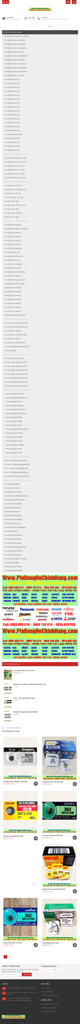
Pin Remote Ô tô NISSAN (13, 504)
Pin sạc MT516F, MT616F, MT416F (16, 327)
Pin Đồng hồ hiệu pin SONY (14, 52)
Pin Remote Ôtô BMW (12, 484)
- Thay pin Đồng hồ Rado (13, 449)
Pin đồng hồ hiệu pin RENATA (15, 44)
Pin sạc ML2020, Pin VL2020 (14, 358)
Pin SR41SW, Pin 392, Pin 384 (15, 174)
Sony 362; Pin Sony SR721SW (52, 835)
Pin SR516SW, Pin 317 (12, 83)
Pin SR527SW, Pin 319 (12, 91)
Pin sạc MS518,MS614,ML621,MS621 (17, 347)
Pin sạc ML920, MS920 (12, 339)
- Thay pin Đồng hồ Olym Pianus (16, 413)
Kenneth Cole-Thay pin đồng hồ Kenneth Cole (29, 684)
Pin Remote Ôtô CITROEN (13, 567)
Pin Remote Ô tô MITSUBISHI (14, 500)
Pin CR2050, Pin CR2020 (13, 299)
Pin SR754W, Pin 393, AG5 (13, 134)
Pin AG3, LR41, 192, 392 (13, 193)
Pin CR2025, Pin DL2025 (13, 233)
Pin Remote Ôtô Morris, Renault (16, 559)
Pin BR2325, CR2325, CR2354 (14, 284)
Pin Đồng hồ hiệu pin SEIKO (14, 76)
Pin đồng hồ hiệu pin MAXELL (15, 40)
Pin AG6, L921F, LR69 (12, 209)
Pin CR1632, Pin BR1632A (13, 248)
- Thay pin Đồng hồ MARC (13, 421)
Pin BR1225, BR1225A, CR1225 (15, 280)
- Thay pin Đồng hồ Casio (13, 425)
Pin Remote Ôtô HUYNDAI (13, 535)
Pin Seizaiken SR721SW (50, 943)
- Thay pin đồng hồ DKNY (13, 417)
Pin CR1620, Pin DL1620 (13, 244)
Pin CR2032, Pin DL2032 (13, 225)
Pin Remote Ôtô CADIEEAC (14, 519)
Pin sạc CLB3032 (10, 350)
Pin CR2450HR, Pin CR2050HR (15, 272)
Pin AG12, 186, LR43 (11, 201)
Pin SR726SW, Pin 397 (12, 131)
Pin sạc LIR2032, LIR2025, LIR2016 (16, 374)
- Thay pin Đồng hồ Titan (13, 402)
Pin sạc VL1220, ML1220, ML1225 (16, 366)
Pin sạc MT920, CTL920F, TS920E (16, 335)
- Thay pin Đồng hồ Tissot (13, 453)
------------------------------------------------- (17, 154)
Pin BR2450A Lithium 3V (13, 268)
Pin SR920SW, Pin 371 (12, 142)
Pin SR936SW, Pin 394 (12, 150)
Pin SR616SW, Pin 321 (12, 107)
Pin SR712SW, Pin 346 (12, 119)
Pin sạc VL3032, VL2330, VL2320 (15, 362)
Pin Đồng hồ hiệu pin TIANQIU (15, 64)
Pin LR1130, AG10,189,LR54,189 (15, 189)
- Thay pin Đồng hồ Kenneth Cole (16, 398)
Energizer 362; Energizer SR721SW (15, 781)
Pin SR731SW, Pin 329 (12, 123)
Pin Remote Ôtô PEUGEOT (13, 570)
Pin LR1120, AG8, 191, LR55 (14, 197)
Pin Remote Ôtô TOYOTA (13, 492)
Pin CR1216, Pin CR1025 (13, 311)
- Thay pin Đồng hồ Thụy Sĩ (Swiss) (17, 429)
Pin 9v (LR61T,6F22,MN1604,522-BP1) (17, 476)
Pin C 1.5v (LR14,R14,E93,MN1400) (16, 468)
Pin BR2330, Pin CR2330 (13, 288)
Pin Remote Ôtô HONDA (13, 515)
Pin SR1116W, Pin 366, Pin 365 (15, 178)
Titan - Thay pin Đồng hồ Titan (24, 698)
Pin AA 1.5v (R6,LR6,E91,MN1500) (16, 460)
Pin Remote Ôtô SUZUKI (13, 539)
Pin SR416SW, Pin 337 (12, 79)
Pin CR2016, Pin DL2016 (13, 237)
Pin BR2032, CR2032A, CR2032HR (16, 229)
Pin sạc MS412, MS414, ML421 (15, 343)
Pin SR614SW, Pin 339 (12, 111)
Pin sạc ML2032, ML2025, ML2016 (16, 370)
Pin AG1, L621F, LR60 (12, 217)
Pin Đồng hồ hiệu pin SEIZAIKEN (16, 72)
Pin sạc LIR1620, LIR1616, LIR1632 (16, 378)
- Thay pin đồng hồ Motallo (14, 405)
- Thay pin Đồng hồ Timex (13, 441)
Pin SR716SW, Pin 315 (12, 115)
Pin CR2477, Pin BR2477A (13, 276)
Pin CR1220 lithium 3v (12, 252)
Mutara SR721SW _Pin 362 (12, 943)
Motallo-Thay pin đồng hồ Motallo (25, 712)
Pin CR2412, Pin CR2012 (13, 307)
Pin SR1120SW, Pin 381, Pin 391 (15, 162)
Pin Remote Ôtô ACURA (13, 523)
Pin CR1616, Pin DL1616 (13, 241)
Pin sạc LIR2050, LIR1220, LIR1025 (16, 386)
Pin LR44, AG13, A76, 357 (13, 186)
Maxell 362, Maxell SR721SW (13, 836)
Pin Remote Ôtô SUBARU (13, 543)
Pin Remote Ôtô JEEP (12, 563)
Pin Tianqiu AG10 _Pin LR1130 (23, 670)
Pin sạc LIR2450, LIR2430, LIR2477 (16, 382)
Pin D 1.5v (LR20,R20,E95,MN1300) (16, 472)
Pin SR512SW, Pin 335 (12, 95)
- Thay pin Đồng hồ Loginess (14, 445)
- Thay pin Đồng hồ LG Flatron (15, 409)
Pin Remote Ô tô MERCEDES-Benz (16, 496)
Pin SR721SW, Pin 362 (12, 127)
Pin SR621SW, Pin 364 (12, 99)
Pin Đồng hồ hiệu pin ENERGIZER (16, 56)
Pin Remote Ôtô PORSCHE (13, 551)
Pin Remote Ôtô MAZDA (13, 508)
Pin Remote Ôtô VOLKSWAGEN (15, 527)
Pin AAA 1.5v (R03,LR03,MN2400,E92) (17, 464)
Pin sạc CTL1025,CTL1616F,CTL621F (17, 323)
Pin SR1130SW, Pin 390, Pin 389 (15, 158)
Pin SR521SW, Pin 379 (12, 87)
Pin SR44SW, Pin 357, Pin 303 (15, 170)
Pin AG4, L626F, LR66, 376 (13, 213)
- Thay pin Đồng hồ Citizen (14, 433)
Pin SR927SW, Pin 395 (12, 146)
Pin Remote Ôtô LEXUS (12, 488)
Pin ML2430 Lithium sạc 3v (14, 256)
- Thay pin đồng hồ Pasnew (14, 394)
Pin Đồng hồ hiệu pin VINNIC (15, 60)
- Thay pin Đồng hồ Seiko (13, 437)
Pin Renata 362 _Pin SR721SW (52, 782)
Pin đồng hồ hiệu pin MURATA (15, 48)
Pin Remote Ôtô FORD (12, 512)
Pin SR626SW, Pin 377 (12, 103)
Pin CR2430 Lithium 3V (12, 260)
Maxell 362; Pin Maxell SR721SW (53, 889)
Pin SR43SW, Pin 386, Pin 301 (15, 166)
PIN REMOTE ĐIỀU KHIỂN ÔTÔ (15, 315)
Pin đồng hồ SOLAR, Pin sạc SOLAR (17, 36)
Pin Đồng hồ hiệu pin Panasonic (16, 68)
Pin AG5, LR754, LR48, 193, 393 (15, 205)
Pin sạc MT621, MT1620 (13, 331)
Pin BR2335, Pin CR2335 (13, 295)
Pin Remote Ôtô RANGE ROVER (15, 547)
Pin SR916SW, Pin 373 (12, 138)
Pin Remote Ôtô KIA (11, 531)
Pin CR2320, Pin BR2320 (13, 292)
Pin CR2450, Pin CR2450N (13, 264)
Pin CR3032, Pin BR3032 (13, 303)
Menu (6, 2)
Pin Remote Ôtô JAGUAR (13, 555)
